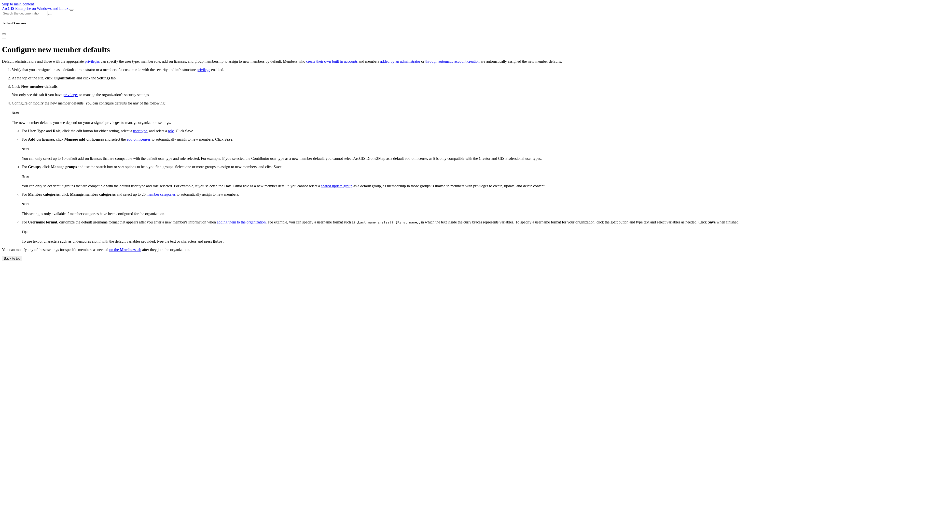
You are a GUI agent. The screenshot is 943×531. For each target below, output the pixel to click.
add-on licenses (139, 139)
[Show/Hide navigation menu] (71, 10)
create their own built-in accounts (332, 61)
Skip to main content (18, 4)
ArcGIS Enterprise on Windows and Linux (35, 8)
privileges (92, 61)
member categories (161, 194)
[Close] (4, 34)
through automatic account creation (452, 61)
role (171, 131)
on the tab (125, 250)
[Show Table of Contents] (4, 38)
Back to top (12, 258)
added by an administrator (400, 61)
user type (140, 131)
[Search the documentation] (50, 14)
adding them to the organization (241, 222)
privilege (203, 70)
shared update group (336, 186)
